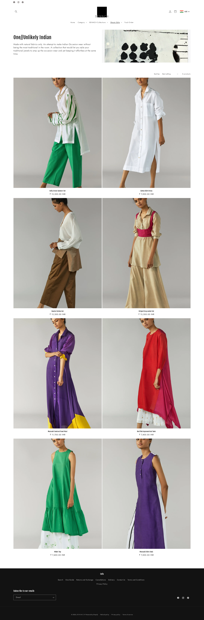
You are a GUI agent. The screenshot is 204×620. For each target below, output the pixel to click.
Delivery (111, 580)
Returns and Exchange (84, 580)
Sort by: (157, 74)
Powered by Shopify (92, 615)
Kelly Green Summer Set (58, 191)
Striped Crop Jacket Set (146, 311)
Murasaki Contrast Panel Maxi (57, 431)
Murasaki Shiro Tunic (146, 552)
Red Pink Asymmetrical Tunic (146, 431)
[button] (16, 11)
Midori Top (57, 552)
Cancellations (101, 580)
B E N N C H (81, 615)
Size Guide (70, 580)
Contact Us (121, 580)
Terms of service (128, 614)
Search (60, 580)
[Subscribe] (53, 597)
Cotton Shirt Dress (146, 191)
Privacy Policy (102, 584)
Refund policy (104, 614)
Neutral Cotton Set (58, 311)
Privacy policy (116, 614)
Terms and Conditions (136, 580)
